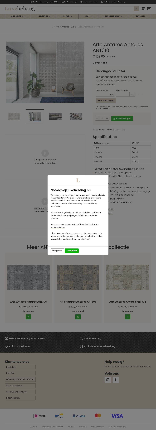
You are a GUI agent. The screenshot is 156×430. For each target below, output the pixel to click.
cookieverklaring (58, 227)
